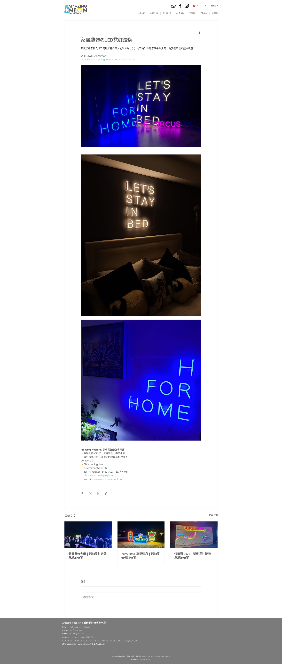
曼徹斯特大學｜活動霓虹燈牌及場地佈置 (87, 556)
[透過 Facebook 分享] (82, 493)
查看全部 (213, 515)
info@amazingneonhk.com (79, 627)
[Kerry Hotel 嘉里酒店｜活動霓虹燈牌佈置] (141, 534)
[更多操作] (199, 32)
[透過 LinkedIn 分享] (98, 493)
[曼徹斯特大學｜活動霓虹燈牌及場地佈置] (88, 534)
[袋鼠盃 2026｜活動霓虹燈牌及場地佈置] (194, 534)
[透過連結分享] (106, 493)
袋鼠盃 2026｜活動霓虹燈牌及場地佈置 (192, 556)
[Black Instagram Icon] (186, 5)
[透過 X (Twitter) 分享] (90, 493)
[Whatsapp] (173, 5)
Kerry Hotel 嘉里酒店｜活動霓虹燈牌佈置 (140, 556)
